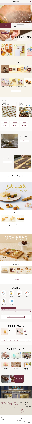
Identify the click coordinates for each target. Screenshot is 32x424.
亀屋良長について (28, 21)
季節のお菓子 (3, 309)
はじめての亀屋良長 (10, 405)
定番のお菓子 (9, 309)
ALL (29, 25)
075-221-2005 (19, 419)
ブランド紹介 (12, 4)
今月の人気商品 (10, 403)
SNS (26, 4)
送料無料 (14, 309)
